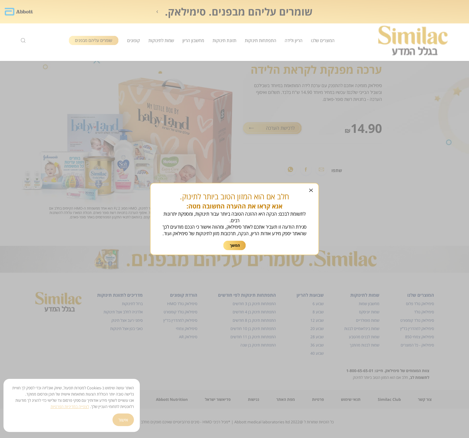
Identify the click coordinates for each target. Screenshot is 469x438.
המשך (235, 245)
